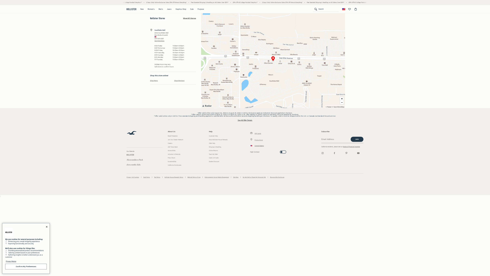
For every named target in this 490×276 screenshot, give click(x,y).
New (142, 9)
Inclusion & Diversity (174, 154)
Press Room (171, 158)
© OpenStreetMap (338, 107)
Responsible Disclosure (277, 177)
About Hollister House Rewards (218, 140)
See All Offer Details (245, 120)
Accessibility (171, 151)
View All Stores (189, 18)
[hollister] (131, 9)
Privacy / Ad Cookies (133, 177)
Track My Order (213, 154)
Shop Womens (179, 81)
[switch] (251, 151)
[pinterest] (346, 153)
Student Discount (214, 162)
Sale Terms (146, 177)
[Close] (47, 227)
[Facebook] (334, 153)
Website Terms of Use (193, 177)
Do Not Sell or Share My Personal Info (254, 177)
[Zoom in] (342, 99)
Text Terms (157, 177)
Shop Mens (154, 81)
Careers (170, 143)
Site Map (235, 177)
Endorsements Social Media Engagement (217, 177)
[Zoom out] (342, 102)
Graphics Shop (181, 9)
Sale (192, 9)
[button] (273, 59)
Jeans (169, 9)
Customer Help (213, 136)
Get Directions (159, 41)
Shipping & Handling (215, 147)
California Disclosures (174, 165)
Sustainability (172, 162)
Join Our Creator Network (175, 140)
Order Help (212, 143)
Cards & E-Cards (214, 158)
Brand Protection (173, 136)
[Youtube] (358, 153)
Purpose (201, 9)
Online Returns (213, 151)
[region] (26, 248)
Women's (151, 9)
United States (259, 146)
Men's (161, 9)
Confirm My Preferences (26, 266)
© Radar (329, 107)
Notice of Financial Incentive (351, 147)
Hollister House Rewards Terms (173, 177)
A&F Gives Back (173, 147)
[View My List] (349, 9)
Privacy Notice (11, 261)
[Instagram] (322, 153)
